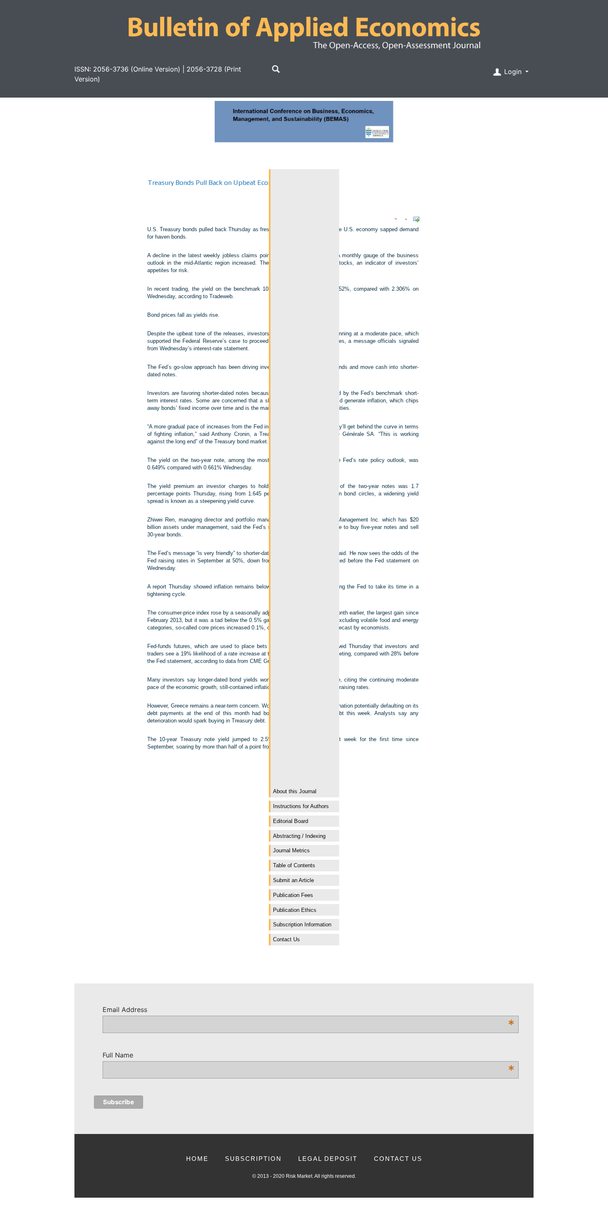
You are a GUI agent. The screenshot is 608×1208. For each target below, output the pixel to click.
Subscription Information (302, 924)
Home (197, 1158)
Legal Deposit (327, 1158)
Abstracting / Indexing (299, 836)
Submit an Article (293, 880)
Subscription (253, 1158)
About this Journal (294, 791)
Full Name (309, 1055)
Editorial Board (290, 821)
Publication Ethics (294, 910)
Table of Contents (294, 865)
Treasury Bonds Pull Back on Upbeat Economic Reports (229, 183)
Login (513, 71)
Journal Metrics (291, 850)
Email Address (309, 1009)
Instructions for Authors (301, 806)
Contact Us (286, 939)
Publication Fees (293, 895)
